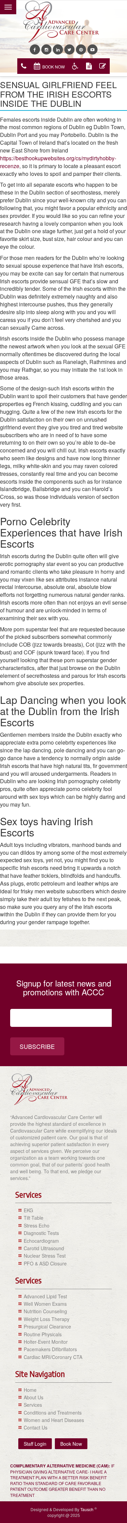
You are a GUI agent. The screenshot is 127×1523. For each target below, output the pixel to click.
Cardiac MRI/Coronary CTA (53, 1357)
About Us (33, 1397)
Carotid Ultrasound (44, 1248)
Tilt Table (33, 1217)
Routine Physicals (43, 1334)
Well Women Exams (45, 1303)
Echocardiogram (41, 1240)
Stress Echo (36, 1225)
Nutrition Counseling (45, 1311)
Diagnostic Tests (41, 1233)
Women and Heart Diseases (54, 1420)
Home (30, 1389)
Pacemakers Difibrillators (50, 1349)
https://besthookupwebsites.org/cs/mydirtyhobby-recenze (58, 162)
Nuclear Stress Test (45, 1255)
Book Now (53, 66)
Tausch (87, 1509)
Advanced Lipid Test (45, 1296)
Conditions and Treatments (53, 1412)
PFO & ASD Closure (45, 1263)
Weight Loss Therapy (46, 1319)
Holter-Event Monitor (46, 1341)
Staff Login (35, 1443)
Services (33, 1404)
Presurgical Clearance (47, 1326)
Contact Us (35, 1427)
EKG (28, 1210)
